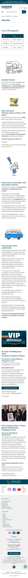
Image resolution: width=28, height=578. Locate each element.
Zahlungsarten (5, 502)
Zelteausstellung (5, 524)
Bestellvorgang (5, 504)
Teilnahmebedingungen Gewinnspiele (18, 573)
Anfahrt (4, 516)
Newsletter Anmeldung (7, 526)
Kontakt (4, 515)
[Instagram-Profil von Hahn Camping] (9, 489)
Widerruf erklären (14, 553)
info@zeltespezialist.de (15, 542)
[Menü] (2, 12)
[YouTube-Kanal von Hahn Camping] (19, 489)
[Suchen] (24, 12)
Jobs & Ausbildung (6, 525)
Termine (4, 522)
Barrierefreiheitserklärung (7, 508)
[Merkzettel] (22, 8)
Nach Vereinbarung (17, 43)
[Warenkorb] (25, 8)
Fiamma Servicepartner (7, 519)
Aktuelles (4, 521)
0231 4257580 (19, 1)
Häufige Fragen (5, 505)
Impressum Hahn (9, 572)
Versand (18, 556)
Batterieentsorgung (6, 506)
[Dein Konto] (20, 8)
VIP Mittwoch (6, 43)
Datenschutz (16, 572)
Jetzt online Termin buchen (10, 388)
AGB (20, 572)
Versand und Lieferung (6, 501)
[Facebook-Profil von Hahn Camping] (14, 489)
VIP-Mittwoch (18, 549)
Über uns (4, 514)
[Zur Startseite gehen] (7, 7)
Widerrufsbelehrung (6, 573)
